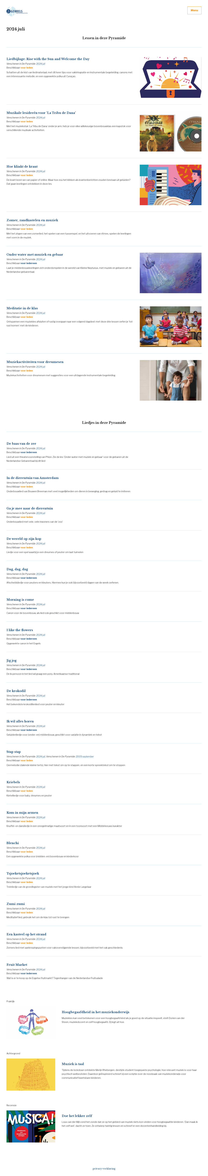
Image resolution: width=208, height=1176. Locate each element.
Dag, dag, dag (17, 569)
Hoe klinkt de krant (22, 166)
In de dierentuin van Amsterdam (32, 478)
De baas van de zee (21, 443)
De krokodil (16, 691)
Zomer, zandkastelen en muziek (32, 220)
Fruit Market (16, 965)
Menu (194, 10)
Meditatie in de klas (22, 308)
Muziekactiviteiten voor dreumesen (35, 362)
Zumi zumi (15, 904)
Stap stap (13, 752)
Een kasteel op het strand (26, 934)
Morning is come (20, 600)
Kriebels (13, 782)
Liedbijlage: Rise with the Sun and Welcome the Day (47, 59)
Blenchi (12, 843)
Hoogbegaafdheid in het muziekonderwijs (95, 1012)
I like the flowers (19, 630)
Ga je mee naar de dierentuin (29, 508)
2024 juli (40, 63)
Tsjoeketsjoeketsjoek (22, 873)
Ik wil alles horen (20, 721)
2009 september (85, 756)
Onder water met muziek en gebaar (34, 254)
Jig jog (11, 660)
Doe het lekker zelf (77, 1116)
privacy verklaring (104, 1168)
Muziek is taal (73, 1064)
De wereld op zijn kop (23, 539)
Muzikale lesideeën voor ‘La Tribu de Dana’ (41, 113)
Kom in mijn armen (22, 812)
